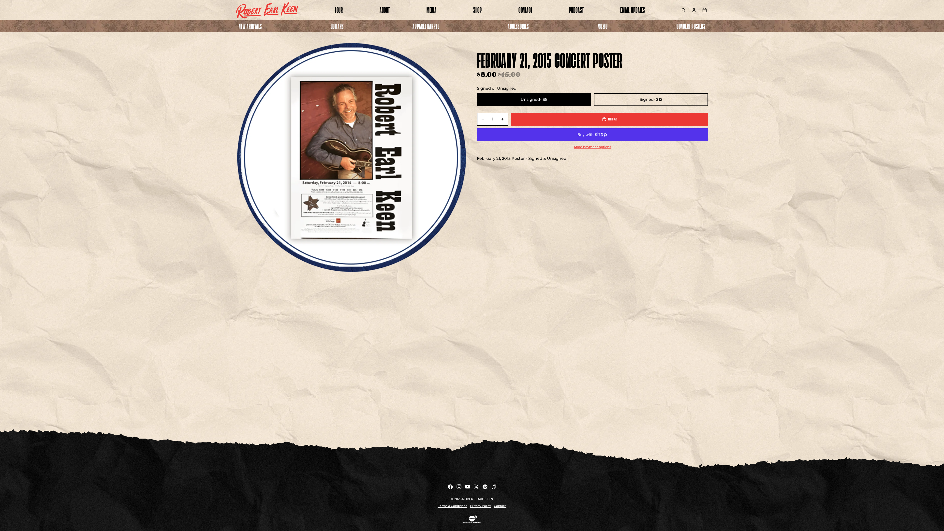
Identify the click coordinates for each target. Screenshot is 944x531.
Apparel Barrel (426, 26)
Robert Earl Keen (477, 499)
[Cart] (704, 10)
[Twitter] (476, 487)
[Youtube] (468, 487)
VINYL (602, 50)
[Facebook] (450, 487)
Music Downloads (603, 60)
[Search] (683, 10)
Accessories (518, 26)
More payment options (592, 147)
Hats (425, 50)
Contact (500, 506)
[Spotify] (485, 487)
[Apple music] (494, 487)
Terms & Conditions (452, 506)
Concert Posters (691, 26)
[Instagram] (459, 487)
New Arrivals (250, 26)
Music (603, 26)
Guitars (337, 26)
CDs (603, 40)
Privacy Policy (480, 506)
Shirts (425, 40)
